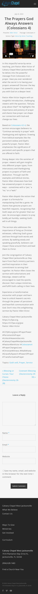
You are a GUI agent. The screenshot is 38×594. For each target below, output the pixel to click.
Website (6, 456)
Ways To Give (8, 525)
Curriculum (7, 540)
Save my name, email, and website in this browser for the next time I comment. (19, 473)
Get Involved (8, 533)
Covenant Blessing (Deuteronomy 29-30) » (27, 374)
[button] (35, 4)
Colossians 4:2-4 (18, 125)
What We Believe (10, 509)
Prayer (22, 362)
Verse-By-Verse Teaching (23, 36)
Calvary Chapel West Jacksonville (17, 505)
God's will (13, 362)
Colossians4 (27, 344)
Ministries (6, 529)
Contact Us (7, 513)
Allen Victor (14, 33)
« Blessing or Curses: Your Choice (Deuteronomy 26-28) (10, 377)
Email (5, 444)
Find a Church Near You (13, 569)
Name (5, 433)
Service (29, 362)
